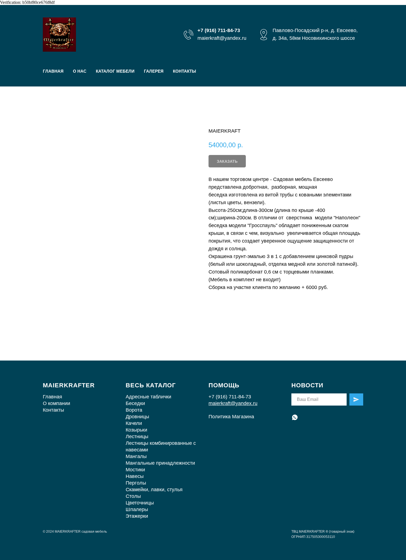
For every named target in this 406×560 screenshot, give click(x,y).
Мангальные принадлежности (160, 463)
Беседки (135, 403)
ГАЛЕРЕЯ (154, 71)
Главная (52, 396)
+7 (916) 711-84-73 (230, 396)
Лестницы (137, 436)
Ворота (134, 410)
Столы (133, 496)
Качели (134, 423)
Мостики (135, 469)
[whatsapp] (294, 417)
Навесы (135, 476)
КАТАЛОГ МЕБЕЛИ (115, 71)
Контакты (53, 410)
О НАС (79, 71)
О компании (56, 403)
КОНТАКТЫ (184, 71)
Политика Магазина (231, 416)
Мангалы (136, 456)
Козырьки (136, 430)
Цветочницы (140, 503)
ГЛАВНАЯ (53, 71)
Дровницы (137, 416)
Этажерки (137, 516)
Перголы (136, 483)
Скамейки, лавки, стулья (154, 489)
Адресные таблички (148, 396)
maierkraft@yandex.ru (221, 38)
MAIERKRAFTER (69, 385)
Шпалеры (137, 509)
